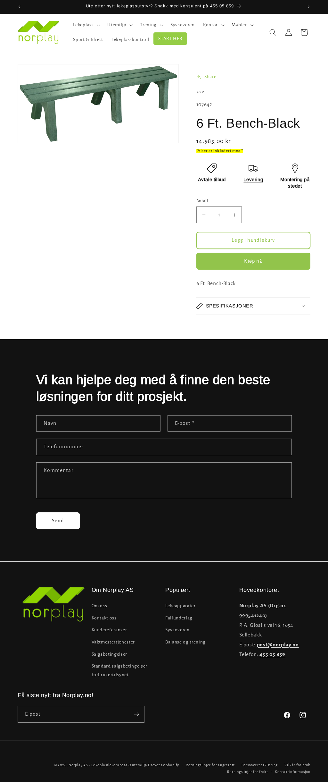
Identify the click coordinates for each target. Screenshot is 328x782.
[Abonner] (136, 714)
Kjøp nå (253, 261)
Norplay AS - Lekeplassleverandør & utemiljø (108, 765)
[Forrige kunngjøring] (19, 6)
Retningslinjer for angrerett (210, 765)
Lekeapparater (180, 605)
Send (58, 520)
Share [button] (210, 76)
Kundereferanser (109, 629)
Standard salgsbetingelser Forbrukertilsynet (120, 670)
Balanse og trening (185, 642)
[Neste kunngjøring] (309, 6)
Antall (202, 201)
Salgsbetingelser (109, 654)
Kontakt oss (104, 618)
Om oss (99, 605)
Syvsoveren (177, 629)
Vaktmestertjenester (113, 642)
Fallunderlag (179, 618)
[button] (86, 25)
